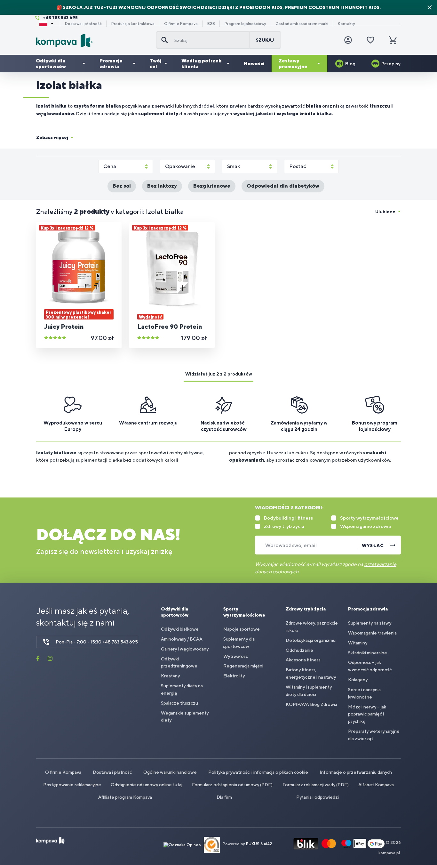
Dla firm (224, 797)
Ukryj (429, 7)
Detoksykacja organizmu (311, 640)
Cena (109, 166)
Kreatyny (170, 675)
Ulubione (385, 211)
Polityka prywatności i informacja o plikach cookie (258, 772)
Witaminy (357, 642)
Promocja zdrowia (111, 63)
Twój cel (156, 63)
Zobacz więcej (52, 137)
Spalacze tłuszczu (179, 703)
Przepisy (391, 63)
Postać (297, 166)
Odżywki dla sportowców (51, 63)
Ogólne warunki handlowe (170, 772)
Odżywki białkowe (180, 629)
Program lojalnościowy (245, 23)
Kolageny (358, 679)
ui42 (268, 844)
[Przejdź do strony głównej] (93, 40)
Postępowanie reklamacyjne (72, 784)
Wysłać (373, 545)
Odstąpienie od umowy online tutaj (146, 784)
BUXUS (252, 844)
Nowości (254, 63)
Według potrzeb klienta (201, 63)
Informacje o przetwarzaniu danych (356, 772)
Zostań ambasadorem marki (302, 23)
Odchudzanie (299, 650)
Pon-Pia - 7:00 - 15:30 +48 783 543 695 (97, 641)
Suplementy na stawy (369, 623)
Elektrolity (234, 675)
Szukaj (265, 40)
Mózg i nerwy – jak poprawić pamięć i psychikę (367, 714)
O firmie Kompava (181, 23)
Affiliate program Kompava (125, 797)
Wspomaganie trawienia (372, 632)
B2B (211, 23)
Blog (350, 63)
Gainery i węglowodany (185, 648)
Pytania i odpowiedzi (317, 797)
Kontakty (346, 23)
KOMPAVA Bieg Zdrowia (311, 704)
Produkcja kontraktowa (133, 23)
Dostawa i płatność (83, 23)
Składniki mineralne (367, 652)
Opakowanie (180, 166)
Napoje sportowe (241, 629)
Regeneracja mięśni (243, 665)
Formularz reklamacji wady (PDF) (315, 784)
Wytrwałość (235, 656)
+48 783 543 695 (60, 17)
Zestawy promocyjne (293, 63)
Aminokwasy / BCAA (182, 639)
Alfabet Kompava (376, 784)
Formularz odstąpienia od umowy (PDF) (232, 784)
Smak (233, 166)
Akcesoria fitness (303, 659)
